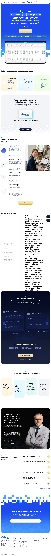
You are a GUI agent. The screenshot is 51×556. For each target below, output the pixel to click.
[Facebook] (44, 539)
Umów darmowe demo (24, 30)
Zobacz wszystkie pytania (45, 488)
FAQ (19, 2)
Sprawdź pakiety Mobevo (25, 129)
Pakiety (5, 2)
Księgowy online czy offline (24, 544)
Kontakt (23, 2)
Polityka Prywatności (36, 538)
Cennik (9, 2)
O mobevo (15, 541)
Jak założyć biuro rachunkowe (23, 542)
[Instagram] (49, 539)
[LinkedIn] (46, 539)
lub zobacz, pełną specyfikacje (26, 359)
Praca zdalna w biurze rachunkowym (24, 547)
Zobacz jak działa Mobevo (41, 2)
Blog (14, 546)
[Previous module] (4, 323)
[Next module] (47, 323)
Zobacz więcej (7, 322)
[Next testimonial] (48, 220)
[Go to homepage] (30, 2)
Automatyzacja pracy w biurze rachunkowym (24, 539)
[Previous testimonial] (48, 216)
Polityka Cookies (36, 540)
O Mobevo (15, 2)
